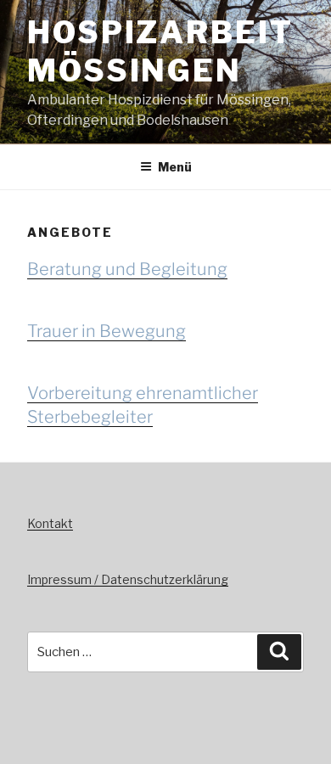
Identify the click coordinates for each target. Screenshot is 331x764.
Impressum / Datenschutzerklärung (127, 579)
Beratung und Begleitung (127, 269)
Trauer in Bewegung (106, 331)
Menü (175, 167)
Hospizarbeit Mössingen (160, 51)
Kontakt (50, 523)
